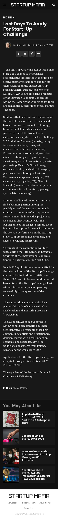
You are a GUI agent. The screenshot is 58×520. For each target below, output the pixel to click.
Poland (24, 388)
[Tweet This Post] (25, 54)
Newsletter (13, 502)
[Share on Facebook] (19, 54)
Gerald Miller (21, 45)
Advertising (44, 502)
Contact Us (29, 508)
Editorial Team (29, 502)
